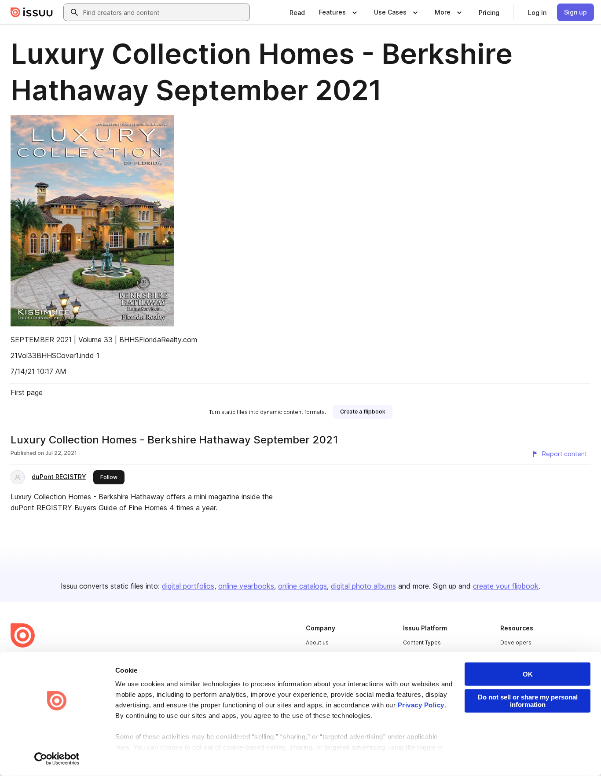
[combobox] (164, 12)
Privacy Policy (421, 705)
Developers (515, 642)
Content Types (422, 642)
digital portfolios (188, 586)
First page (27, 392)
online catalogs (302, 586)
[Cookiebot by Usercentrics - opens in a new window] (56, 758)
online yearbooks (246, 586)
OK (528, 674)
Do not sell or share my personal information (528, 700)
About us (317, 642)
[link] (297, 12)
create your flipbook (506, 586)
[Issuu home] (31, 12)
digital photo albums (363, 586)
